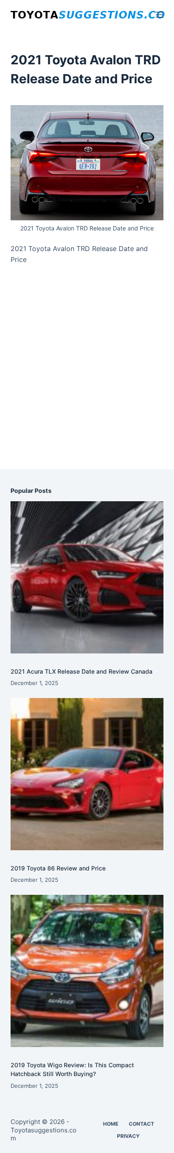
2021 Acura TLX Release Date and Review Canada (81, 671)
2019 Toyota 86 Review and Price (58, 868)
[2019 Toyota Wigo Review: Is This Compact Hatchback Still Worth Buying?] (87, 971)
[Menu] (159, 15)
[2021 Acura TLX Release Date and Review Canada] (87, 577)
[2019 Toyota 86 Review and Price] (87, 774)
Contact (141, 1124)
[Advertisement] (87, 376)
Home (110, 1124)
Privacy (128, 1136)
